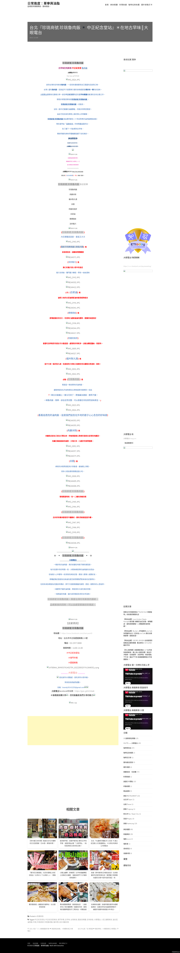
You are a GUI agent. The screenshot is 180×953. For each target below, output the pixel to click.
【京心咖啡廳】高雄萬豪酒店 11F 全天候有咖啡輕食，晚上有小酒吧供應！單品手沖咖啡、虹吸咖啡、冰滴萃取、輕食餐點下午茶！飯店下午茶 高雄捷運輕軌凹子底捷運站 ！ (137, 654)
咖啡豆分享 (127, 757)
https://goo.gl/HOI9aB (77, 171)
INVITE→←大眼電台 (130, 743)
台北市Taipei (127, 799)
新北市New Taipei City (131, 814)
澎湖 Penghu (127, 819)
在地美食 (90, 920)
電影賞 (125, 844)
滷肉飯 (30, 922)
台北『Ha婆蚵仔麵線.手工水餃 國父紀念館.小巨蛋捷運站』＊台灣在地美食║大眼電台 (104, 843)
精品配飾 (126, 791)
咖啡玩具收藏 (134, 5)
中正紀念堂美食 (51, 920)
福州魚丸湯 (57, 922)
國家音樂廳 (82, 920)
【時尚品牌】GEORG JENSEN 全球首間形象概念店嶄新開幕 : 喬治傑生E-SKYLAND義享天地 (137, 642)
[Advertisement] (73, 730)
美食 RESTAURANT (130, 796)
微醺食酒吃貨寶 (129, 772)
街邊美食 (40, 916)
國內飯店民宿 (128, 762)
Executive (60, 945)
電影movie (127, 839)
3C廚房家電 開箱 (129, 738)
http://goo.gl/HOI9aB (73, 76)
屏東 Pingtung (128, 809)
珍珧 (34, 922)
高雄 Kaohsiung (128, 823)
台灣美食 (74, 920)
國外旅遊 (126, 767)
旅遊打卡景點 (128, 781)
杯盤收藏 (126, 786)
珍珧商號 (40, 922)
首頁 (107, 5)
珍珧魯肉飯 (48, 922)
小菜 (103, 920)
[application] (137, 676)
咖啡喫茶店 (127, 748)
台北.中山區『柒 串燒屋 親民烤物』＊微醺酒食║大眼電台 (97, 929)
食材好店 (126, 848)
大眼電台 (97, 920)
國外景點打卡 (146, 5)
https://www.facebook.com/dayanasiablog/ (137, 266)
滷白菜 (115, 920)
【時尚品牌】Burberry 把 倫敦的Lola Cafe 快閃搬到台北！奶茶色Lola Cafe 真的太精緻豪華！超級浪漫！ (137, 633)
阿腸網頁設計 (176, 952)
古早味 (67, 920)
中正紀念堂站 (40, 920)
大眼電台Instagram (129, 438)
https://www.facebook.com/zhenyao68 (76, 633)
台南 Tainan (127, 804)
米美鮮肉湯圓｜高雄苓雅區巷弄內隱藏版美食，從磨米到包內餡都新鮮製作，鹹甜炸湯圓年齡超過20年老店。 (104, 906)
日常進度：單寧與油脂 (44, 3)
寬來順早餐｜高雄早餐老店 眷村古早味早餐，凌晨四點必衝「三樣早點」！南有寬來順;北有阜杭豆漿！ (73, 843)
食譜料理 (126, 853)
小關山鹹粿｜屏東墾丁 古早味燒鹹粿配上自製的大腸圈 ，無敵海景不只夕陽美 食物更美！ (73, 875)
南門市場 (61, 920)
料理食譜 (123, 5)
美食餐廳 (114, 5)
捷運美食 (108, 920)
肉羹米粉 (65, 922)
